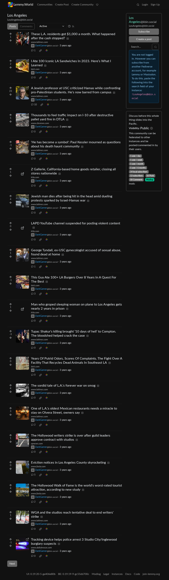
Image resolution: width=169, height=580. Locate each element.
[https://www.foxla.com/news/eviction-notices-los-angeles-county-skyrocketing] (22, 467)
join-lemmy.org (151, 574)
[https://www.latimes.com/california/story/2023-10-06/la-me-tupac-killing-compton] (22, 336)
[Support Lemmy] (97, 4)
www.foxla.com (38, 466)
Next (12, 563)
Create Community (82, 4)
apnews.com (37, 444)
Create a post (144, 39)
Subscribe (144, 31)
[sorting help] (69, 26)
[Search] (138, 4)
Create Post (62, 4)
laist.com (35, 69)
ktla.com (35, 177)
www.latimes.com (39, 42)
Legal (106, 574)
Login (145, 4)
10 (35, 105)
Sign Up (155, 4)
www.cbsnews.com (40, 123)
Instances (117, 574)
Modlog (149, 180)
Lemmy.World (23, 4)
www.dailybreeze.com (41, 548)
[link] (40, 50)
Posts (12, 26)
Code (137, 574)
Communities (44, 4)
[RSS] (73, 26)
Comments (26, 26)
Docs (128, 574)
